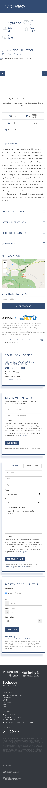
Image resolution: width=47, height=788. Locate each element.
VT (17, 340)
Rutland (23, 340)
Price (7, 599)
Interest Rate (9, 617)
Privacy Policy (24, 435)
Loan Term (9, 588)
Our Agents (18, 379)
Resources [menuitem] (7, 703)
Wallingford (32, 340)
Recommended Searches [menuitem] (12, 695)
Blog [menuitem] (4, 706)
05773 (41, 340)
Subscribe (12, 443)
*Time (7, 499)
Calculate (12, 629)
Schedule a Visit (32, 466)
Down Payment (10, 608)
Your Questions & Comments (15, 507)
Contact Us (9, 379)
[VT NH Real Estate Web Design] (23, 778)
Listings (11, 340)
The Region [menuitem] (7, 701)
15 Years (19, 593)
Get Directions (23, 306)
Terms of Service (22, 567)
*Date (7, 490)
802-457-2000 (15, 368)
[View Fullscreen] (5, 271)
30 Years (10, 593)
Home (4, 340)
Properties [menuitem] (7, 697)
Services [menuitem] (6, 699)
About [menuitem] (5, 704)
